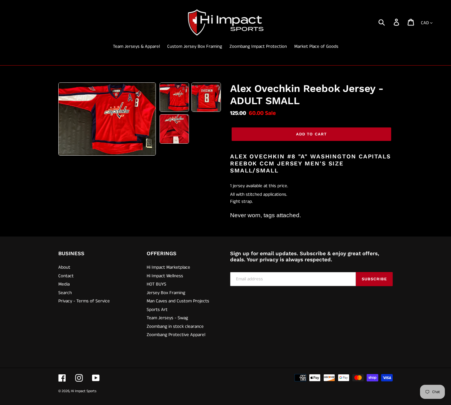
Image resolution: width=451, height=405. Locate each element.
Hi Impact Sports (83, 391)
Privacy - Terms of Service (84, 301)
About (64, 267)
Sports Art (157, 309)
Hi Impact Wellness (165, 276)
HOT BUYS (156, 284)
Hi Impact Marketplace (168, 267)
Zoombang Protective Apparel (176, 334)
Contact (66, 276)
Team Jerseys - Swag (167, 318)
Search (65, 293)
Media (64, 284)
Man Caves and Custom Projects (178, 301)
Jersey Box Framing (166, 293)
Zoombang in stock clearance (175, 326)
